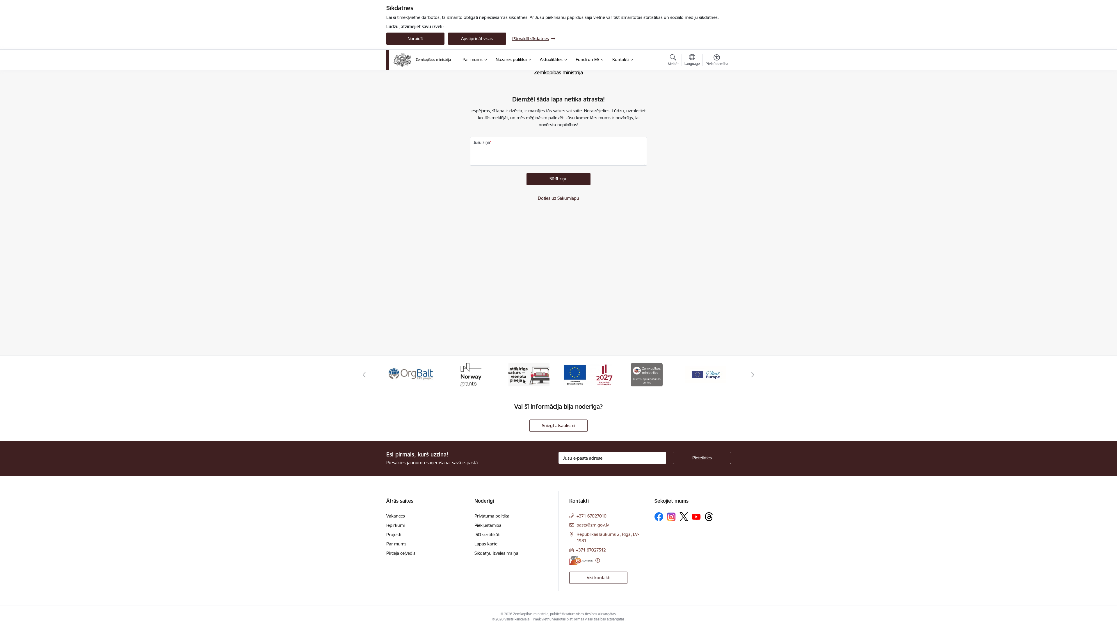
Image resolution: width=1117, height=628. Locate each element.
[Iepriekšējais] (364, 375)
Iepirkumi (395, 525)
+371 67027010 (591, 516)
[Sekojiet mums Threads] (709, 516)
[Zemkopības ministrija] (422, 60)
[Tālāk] (753, 375)
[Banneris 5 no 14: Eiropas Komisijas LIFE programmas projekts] (411, 374)
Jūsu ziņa (482, 142)
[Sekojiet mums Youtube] (696, 516)
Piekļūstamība (487, 525)
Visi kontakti (598, 577)
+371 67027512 (591, 550)
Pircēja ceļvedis (400, 553)
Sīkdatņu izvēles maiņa (496, 553)
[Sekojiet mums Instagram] (671, 517)
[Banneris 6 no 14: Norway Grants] (470, 374)
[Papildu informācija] (597, 560)
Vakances (395, 516)
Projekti (393, 534)
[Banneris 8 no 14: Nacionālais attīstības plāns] (588, 374)
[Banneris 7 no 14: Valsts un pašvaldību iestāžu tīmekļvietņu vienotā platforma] (528, 374)
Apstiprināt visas (477, 38)
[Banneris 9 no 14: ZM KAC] (647, 374)
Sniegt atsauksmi (558, 425)
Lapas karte (485, 544)
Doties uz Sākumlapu (558, 198)
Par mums (396, 544)
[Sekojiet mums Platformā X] (684, 516)
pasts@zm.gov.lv (593, 525)
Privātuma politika (491, 516)
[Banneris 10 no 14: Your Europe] (705, 374)
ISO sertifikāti (487, 534)
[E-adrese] (581, 560)
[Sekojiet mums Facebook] (658, 516)
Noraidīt (415, 38)
